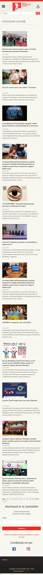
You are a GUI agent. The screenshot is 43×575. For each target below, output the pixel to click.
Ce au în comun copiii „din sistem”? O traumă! (19, 87)
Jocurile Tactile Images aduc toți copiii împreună (19, 400)
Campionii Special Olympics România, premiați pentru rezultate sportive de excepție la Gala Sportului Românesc (21, 441)
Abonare (21, 528)
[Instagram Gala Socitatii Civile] (29, 551)
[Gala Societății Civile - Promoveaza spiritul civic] (21, 10)
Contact (4, 560)
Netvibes (27, 571)
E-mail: (4, 518)
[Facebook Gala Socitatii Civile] (14, 551)
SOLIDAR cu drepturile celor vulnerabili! (16, 322)
